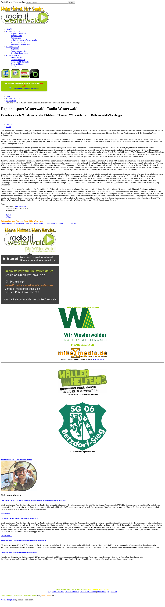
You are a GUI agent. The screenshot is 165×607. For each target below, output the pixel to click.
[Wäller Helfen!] (82, 381)
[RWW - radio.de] (34, 78)
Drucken (9, 124)
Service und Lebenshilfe (20, 62)
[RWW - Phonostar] (25, 78)
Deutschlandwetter (18, 60)
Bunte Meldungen (17, 64)
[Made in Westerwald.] (82, 340)
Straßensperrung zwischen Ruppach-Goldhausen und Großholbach (23, 540)
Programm (15, 49)
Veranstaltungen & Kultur (20, 44)
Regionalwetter (16, 36)
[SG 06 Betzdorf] (82, 426)
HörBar (13, 66)
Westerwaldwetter (72, 592)
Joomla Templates (8, 600)
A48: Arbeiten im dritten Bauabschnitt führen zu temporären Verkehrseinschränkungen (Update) (33, 500)
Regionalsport (16, 38)
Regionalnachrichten (18, 33)
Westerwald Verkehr (88, 592)
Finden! (71, 2)
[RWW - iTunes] (6, 78)
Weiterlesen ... (6, 513)
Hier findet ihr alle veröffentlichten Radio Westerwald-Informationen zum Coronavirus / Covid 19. (38, 223)
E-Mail (8, 127)
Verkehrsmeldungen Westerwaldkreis (25, 40)
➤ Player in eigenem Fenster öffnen (25, 88)
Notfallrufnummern (18, 42)
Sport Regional (20, 206)
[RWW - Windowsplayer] (15, 78)
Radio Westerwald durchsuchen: (13, 2)
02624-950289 (98, 359)
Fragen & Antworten (18, 51)
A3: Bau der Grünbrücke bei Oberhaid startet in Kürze (19, 518)
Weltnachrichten (17, 57)
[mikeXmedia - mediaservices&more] (82, 357)
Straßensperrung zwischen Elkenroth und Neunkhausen (19, 552)
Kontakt (114, 592)
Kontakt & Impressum (19, 53)
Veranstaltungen (103, 592)
